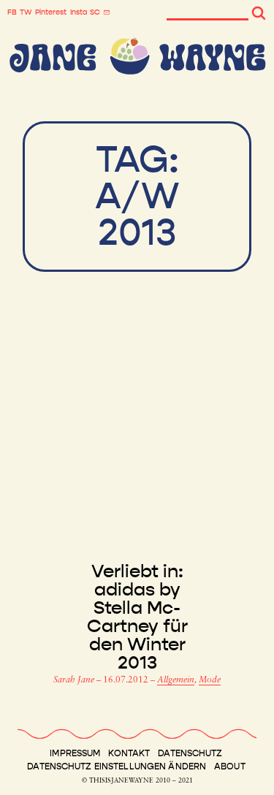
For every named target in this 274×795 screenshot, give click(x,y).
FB (12, 12)
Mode (210, 680)
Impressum (75, 753)
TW (26, 12)
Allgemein (175, 680)
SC (95, 12)
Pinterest (50, 12)
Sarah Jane (74, 680)
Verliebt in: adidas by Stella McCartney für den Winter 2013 (137, 617)
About (230, 766)
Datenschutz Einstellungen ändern (116, 766)
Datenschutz (190, 753)
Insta (78, 12)
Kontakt (129, 753)
